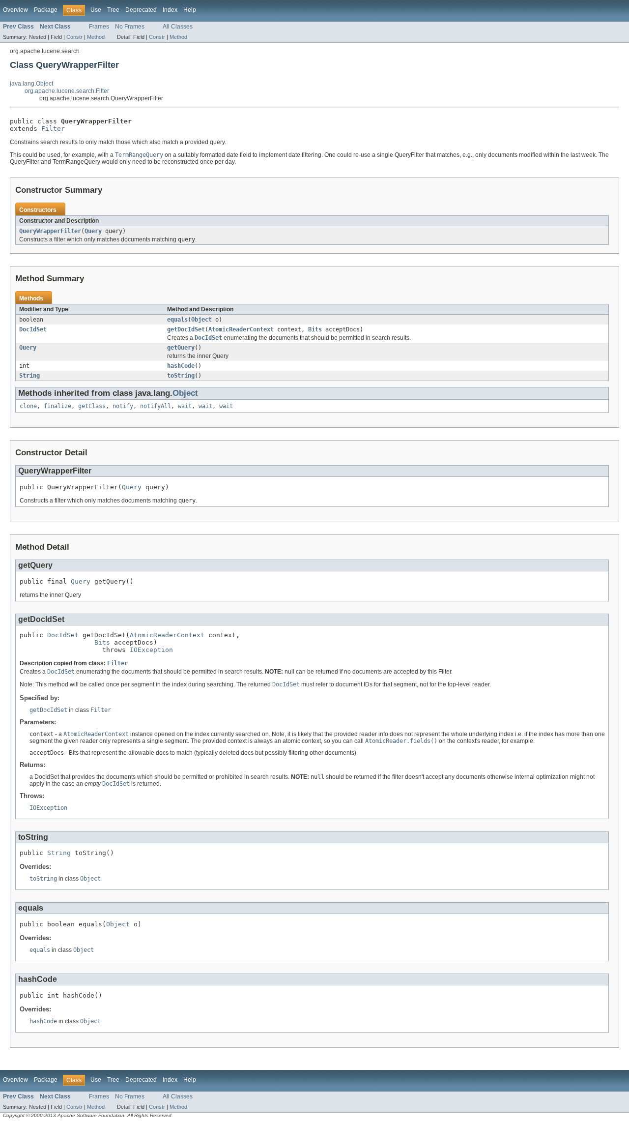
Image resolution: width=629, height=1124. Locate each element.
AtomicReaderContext (241, 329)
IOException (151, 649)
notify (123, 406)
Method (96, 37)
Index (170, 9)
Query (93, 231)
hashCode (181, 365)
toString (181, 375)
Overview (15, 9)
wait (185, 406)
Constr (74, 37)
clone (28, 406)
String (29, 375)
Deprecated (141, 9)
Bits (315, 329)
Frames (99, 26)
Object (201, 319)
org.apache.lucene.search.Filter (67, 91)
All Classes (178, 26)
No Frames (129, 26)
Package (45, 9)
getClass (92, 406)
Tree (113, 9)
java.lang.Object (31, 83)
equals (177, 319)
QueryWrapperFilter (50, 231)
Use (95, 9)
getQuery (181, 347)
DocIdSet (33, 329)
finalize (57, 406)
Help (189, 9)
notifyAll (155, 406)
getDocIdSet (186, 329)
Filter (53, 128)
